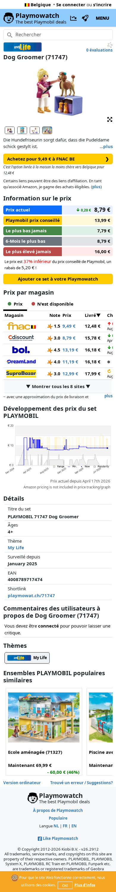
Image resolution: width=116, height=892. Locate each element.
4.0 (56, 362)
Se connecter (70, 4)
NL (56, 826)
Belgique (41, 4)
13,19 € (70, 350)
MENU (102, 18)
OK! (65, 885)
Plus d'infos (84, 885)
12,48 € (93, 326)
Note (54, 315)
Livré (90, 315)
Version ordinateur (22, 782)
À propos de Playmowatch (58, 810)
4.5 (56, 350)
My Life (16, 547)
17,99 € (93, 373)
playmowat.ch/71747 (31, 595)
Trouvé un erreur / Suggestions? (81, 782)
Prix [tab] (18, 304)
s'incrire (102, 4)
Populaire (58, 818)
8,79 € (69, 338)
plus (108, 146)
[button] (109, 119)
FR (65, 826)
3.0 (56, 338)
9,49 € (69, 326)
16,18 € (93, 350)
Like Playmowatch (60, 838)
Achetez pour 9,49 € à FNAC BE (58, 159)
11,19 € (70, 362)
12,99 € (70, 373)
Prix (66, 315)
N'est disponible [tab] (55, 304)
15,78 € (93, 338)
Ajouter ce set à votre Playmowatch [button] (58, 279)
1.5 (56, 326)
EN (74, 826)
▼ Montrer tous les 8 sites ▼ (58, 386)
